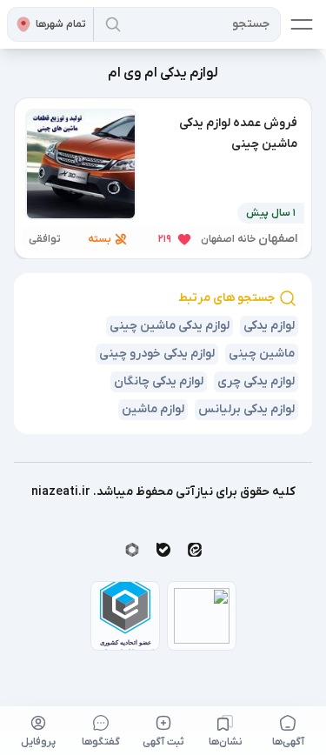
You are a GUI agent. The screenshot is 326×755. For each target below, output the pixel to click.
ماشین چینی (262, 353)
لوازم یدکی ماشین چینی (170, 325)
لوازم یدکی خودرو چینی (157, 353)
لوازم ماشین (153, 409)
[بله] (163, 550)
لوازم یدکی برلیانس (246, 409)
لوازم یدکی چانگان (158, 381)
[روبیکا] (132, 550)
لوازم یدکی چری (256, 381)
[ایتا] (195, 550)
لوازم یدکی (269, 325)
